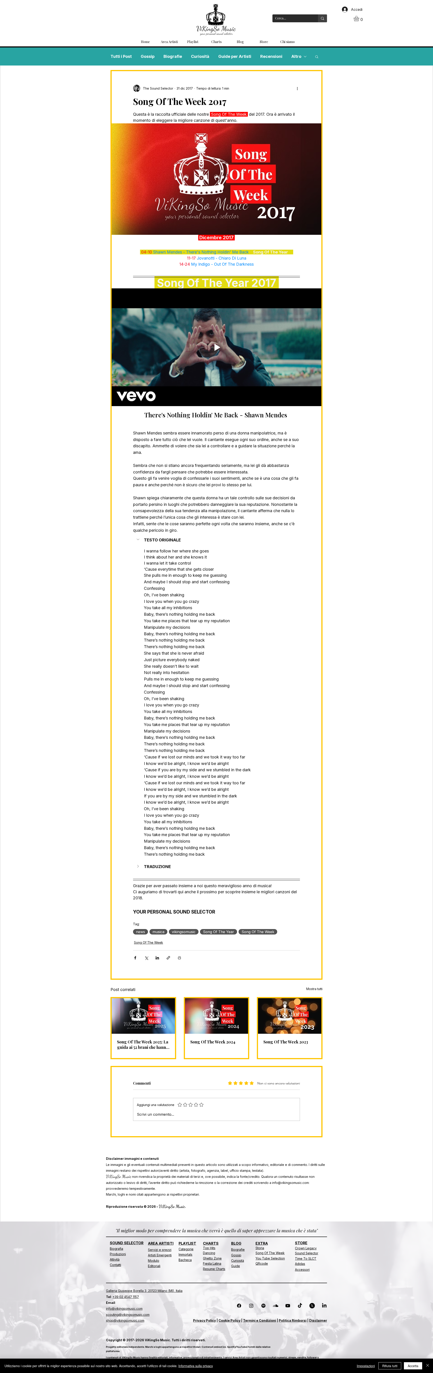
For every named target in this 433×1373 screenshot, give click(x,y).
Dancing (209, 1253)
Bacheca (185, 1260)
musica (158, 932)
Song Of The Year (218, 932)
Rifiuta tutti (389, 1366)
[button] (360, 18)
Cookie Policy (229, 1320)
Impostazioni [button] (366, 1366)
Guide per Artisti (234, 56)
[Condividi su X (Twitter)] (146, 958)
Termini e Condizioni (259, 1320)
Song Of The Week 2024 (212, 1042)
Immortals (185, 1254)
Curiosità (200, 56)
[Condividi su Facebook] (135, 958)
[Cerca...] (322, 18)
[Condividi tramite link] (168, 958)
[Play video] (216, 347)
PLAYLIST (187, 1243)
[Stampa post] (179, 958)
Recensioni (271, 56)
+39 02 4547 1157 (126, 1297)
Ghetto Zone (212, 1258)
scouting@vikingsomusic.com (128, 1314)
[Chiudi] (427, 1365)
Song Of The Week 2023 (285, 1042)
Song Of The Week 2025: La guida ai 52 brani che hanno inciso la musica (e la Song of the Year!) (142, 1044)
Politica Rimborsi (292, 1320)
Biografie (173, 56)
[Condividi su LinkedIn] (157, 958)
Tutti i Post (121, 56)
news (140, 932)
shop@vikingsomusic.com (125, 1320)
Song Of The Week (258, 932)
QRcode (262, 1263)
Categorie (186, 1249)
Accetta (413, 1366)
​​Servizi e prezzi (159, 1250)
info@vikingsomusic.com (290, 1183)
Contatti (115, 1265)
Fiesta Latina (212, 1263)
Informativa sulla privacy (195, 1366)
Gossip (147, 56)
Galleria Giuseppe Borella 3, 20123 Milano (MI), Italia (144, 1291)
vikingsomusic (184, 932)
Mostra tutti (314, 989)
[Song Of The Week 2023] (289, 1016)
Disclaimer (318, 1320)
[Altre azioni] (297, 88)
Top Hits (209, 1248)
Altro (296, 56)
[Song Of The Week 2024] (216, 1016)
